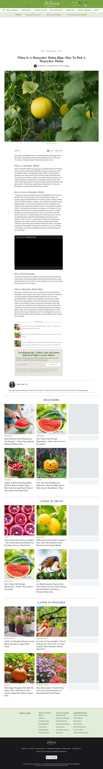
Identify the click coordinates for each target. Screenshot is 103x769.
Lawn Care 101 (78, 724)
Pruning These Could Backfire (53, 14)
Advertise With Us (43, 724)
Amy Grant (42, 66)
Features (67, 66)
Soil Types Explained (80, 726)
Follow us (51, 150)
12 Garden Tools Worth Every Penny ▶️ (76, 14)
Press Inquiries (42, 726)
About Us (41, 715)
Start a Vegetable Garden (81, 732)
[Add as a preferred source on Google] (51, 757)
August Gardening (12, 10)
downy (53, 197)
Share (18, 150)
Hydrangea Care (61, 715)
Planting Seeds (78, 718)
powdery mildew (19, 199)
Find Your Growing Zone (81, 715)
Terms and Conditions (54, 748)
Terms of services (34, 369)
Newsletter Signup (43, 721)
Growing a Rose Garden (63, 724)
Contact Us (41, 718)
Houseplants (70, 10)
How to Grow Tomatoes (62, 718)
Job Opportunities (43, 729)
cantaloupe (37, 169)
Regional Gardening (84, 10)
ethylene (32, 310)
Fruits (59, 51)
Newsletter (59, 150)
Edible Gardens (51, 51)
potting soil (49, 210)
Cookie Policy (77, 748)
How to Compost (78, 729)
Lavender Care (60, 726)
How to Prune (77, 721)
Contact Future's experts (37, 748)
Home (42, 51)
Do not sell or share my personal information (52, 751)
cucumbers (44, 171)
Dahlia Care (59, 732)
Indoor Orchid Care (61, 721)
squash (53, 171)
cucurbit (21, 171)
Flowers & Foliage (40, 10)
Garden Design (26, 10)
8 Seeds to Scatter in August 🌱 (33, 14)
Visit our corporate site (74, 764)
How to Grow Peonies (62, 729)
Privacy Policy (66, 748)
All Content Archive (43, 732)
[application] (38, 252)
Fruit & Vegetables (56, 10)
